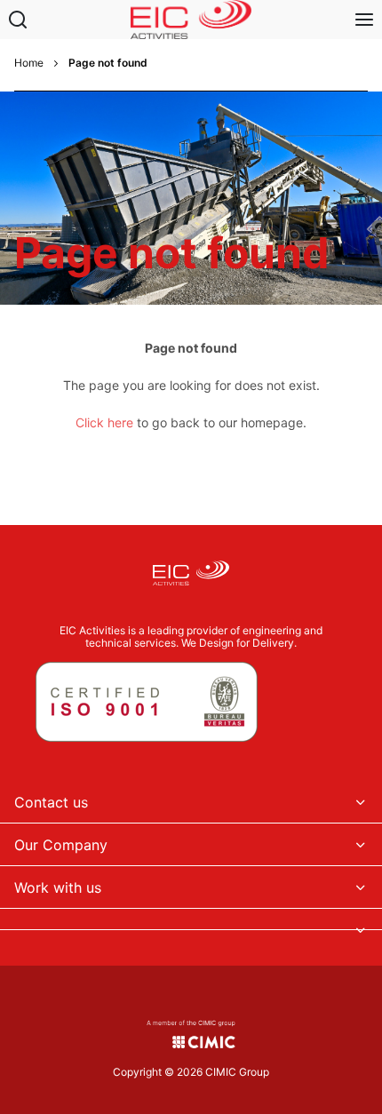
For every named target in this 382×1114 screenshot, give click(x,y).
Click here (104, 422)
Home (29, 63)
